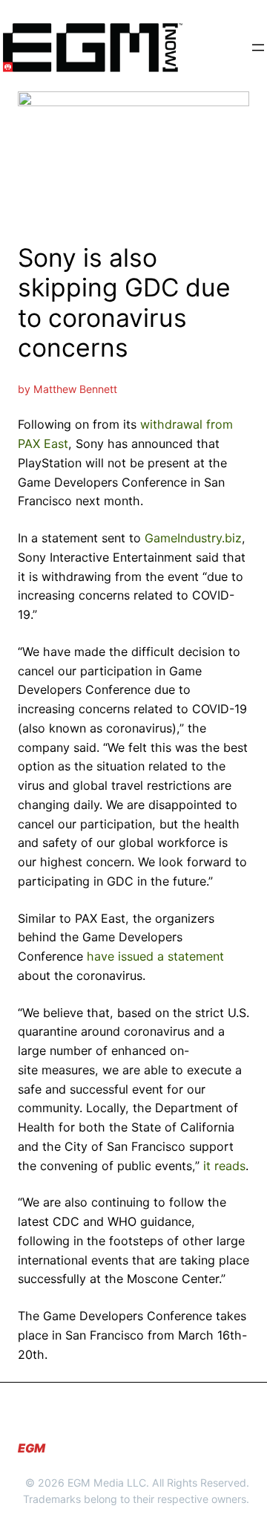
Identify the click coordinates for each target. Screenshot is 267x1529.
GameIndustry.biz (193, 537)
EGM (31, 1448)
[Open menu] (258, 47)
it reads (224, 1165)
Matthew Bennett (75, 389)
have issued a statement (155, 956)
